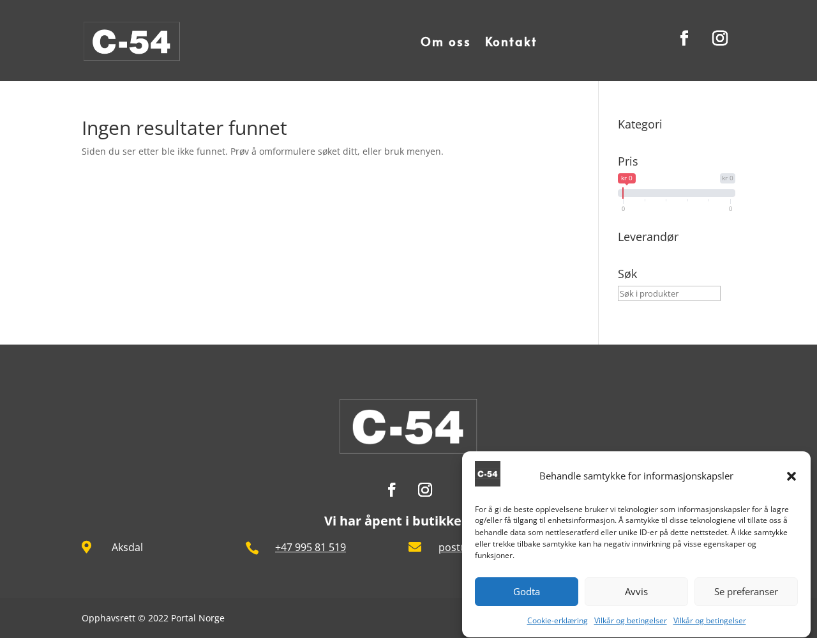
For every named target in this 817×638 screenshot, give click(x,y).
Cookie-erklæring (557, 620)
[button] (791, 476)
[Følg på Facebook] (684, 38)
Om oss (446, 41)
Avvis (636, 592)
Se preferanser (746, 592)
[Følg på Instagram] (720, 38)
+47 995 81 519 (310, 547)
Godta (526, 592)
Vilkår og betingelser (630, 620)
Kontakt (511, 41)
